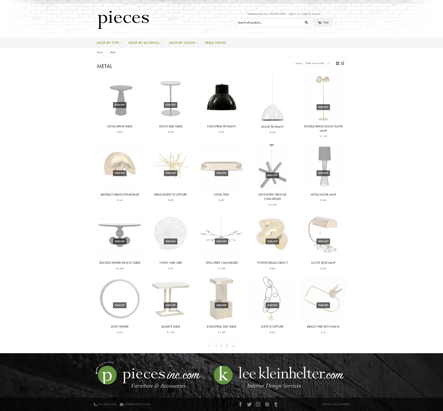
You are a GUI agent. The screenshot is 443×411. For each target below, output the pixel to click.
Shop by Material (145, 43)
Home (100, 52)
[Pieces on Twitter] (249, 404)
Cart (325, 22)
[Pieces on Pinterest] (267, 404)
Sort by (299, 63)
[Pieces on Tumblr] (276, 404)
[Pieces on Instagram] (258, 404)
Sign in (292, 14)
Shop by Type (108, 43)
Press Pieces (215, 43)
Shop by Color (182, 43)
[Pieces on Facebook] (240, 404)
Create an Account (310, 14)
